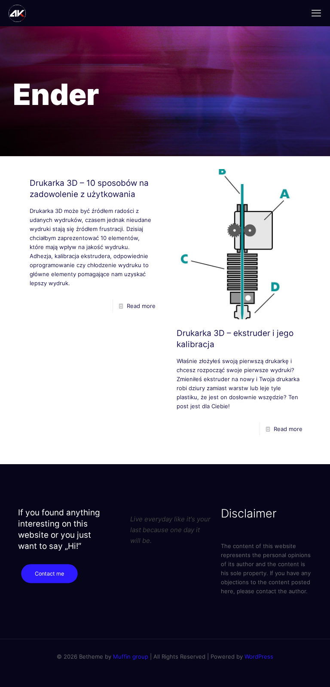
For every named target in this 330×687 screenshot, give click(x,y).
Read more (141, 305)
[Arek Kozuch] (17, 13)
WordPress (258, 656)
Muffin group (130, 656)
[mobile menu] (316, 13)
